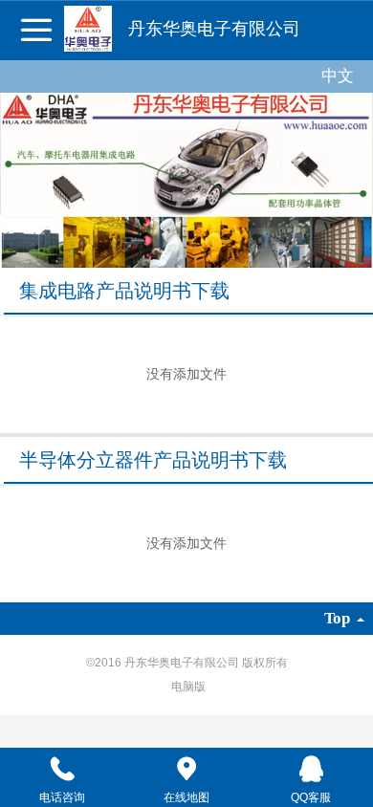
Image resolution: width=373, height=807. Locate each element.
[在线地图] (186, 769)
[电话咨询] (62, 769)
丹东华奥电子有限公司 (214, 28)
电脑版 (188, 686)
